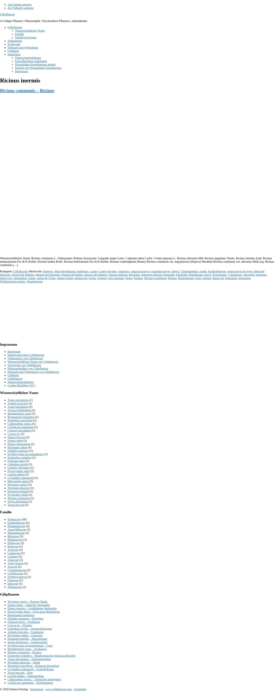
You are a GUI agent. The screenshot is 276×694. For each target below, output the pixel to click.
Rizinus (172, 278)
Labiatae (13, 556)
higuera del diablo (72, 274)
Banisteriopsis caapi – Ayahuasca (27, 649)
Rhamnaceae (15, 539)
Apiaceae (13, 560)
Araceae (12, 566)
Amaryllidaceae (17, 529)
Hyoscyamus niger (19, 471)
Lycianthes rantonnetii (21, 477)
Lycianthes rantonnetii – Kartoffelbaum (31, 669)
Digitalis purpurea (18, 450)
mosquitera (20, 278)
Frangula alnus (16, 461)
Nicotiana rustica (17, 484)
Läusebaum (235, 274)
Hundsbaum (196, 274)
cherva (175, 271)
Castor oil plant (107, 271)
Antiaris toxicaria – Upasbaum (26, 632)
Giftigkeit (13, 375)
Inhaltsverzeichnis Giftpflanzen (26, 355)
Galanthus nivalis (18, 464)
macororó (249, 274)
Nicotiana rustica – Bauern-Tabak (27, 601)
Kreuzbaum (220, 274)
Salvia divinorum (18, 501)
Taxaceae (13, 549)
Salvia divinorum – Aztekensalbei (27, 642)
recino (92, 278)
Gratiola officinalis (18, 467)
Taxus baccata (16, 505)
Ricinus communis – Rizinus (27, 90)
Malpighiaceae (16, 532)
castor (93, 271)
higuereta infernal (151, 274)
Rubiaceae (14, 543)
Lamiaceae (14, 553)
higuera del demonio (48, 274)
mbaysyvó (6, 278)
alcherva (48, 271)
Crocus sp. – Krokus (20, 625)
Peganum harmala (18, 491)
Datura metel (15, 440)
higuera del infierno (95, 274)
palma (31, 278)
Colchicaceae (15, 573)
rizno (198, 278)
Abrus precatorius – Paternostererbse (29, 659)
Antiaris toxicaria (18, 403)
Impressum (14, 351)
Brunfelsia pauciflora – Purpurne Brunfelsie (33, 666)
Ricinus (138, 278)
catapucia (123, 271)
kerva (208, 274)
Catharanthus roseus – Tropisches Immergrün (34, 679)
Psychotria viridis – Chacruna (25, 635)
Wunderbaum (35, 281)
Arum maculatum (18, 406)
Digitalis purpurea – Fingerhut (25, 618)
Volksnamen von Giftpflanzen (25, 358)
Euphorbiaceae (217, 271)
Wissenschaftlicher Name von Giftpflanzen (33, 361)
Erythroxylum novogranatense (25, 454)
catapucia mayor (140, 271)
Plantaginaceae (16, 526)
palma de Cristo (46, 278)
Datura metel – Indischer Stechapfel (29, 605)
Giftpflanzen (7, 14)
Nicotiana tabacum (19, 488)
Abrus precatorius (18, 400)
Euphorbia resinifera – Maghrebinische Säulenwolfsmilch (41, 655)
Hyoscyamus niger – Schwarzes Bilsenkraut (34, 611)
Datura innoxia (16, 437)
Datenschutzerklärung (20, 382)
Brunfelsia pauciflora (20, 420)
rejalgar (101, 278)
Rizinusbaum (186, 278)
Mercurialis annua (18, 481)
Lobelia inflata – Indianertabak (26, 676)
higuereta (134, 274)
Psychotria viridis (18, 494)
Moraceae (13, 536)
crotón (203, 271)
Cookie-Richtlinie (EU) (21, 385)
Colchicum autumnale (20, 427)
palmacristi (80, 278)
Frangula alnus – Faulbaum (24, 622)
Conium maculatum (19, 430)
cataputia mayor (160, 271)
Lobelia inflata (16, 474)
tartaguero (244, 278)
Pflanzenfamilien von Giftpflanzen (28, 368)
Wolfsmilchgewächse (12, 281)
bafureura (83, 271)
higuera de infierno (23, 274)
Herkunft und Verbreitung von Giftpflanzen (33, 371)
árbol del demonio (65, 271)
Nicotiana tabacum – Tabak (24, 662)
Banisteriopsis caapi (19, 413)
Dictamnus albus (17, 447)
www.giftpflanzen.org (59, 689)
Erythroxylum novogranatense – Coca (30, 645)
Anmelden (80, 689)
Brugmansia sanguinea (21, 417)
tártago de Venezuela (224, 278)
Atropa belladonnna (19, 410)
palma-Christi (65, 278)
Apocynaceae (16, 563)
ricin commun (116, 278)
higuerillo (181, 274)
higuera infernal (118, 274)
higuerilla (168, 274)
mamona (261, 274)
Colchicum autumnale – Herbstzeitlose (30, 682)
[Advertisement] (112, 227)
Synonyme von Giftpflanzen (24, 365)
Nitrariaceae (15, 587)
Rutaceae (13, 546)
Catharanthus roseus (19, 423)
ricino (128, 278)
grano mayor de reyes (240, 271)
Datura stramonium (19, 444)
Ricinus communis (155, 278)
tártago (207, 278)
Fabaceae (13, 580)
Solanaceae (14, 519)
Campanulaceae (17, 570)
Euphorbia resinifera (20, 457)
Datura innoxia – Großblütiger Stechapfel (32, 608)
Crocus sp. (14, 433)
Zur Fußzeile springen (21, 8)
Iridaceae (13, 583)
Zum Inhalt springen (20, 4)
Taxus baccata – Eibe (20, 672)
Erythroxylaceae (17, 576)
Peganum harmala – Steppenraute (27, 638)
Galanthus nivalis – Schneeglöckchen (30, 628)
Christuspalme (189, 271)
